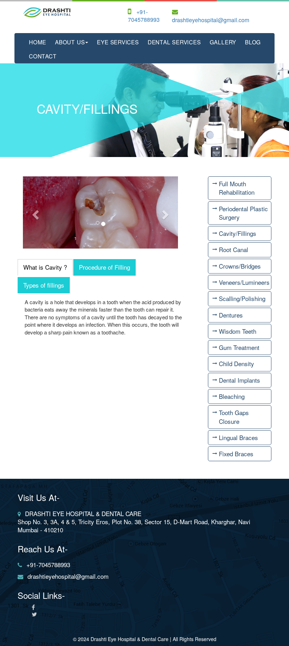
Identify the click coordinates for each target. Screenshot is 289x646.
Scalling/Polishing (242, 298)
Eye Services (118, 42)
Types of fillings (43, 285)
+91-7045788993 (144, 16)
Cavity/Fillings (237, 233)
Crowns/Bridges (240, 266)
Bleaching (232, 396)
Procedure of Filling (104, 267)
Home (37, 42)
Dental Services (174, 42)
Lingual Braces (238, 437)
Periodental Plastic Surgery (243, 212)
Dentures (231, 315)
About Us (70, 42)
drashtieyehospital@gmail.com (210, 20)
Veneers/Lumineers (244, 282)
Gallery (223, 42)
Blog (253, 42)
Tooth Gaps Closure (234, 416)
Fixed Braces (236, 453)
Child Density (236, 363)
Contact (43, 56)
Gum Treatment (239, 347)
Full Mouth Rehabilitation (236, 187)
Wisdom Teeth (237, 331)
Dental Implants (239, 380)
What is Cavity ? (45, 267)
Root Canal (233, 249)
